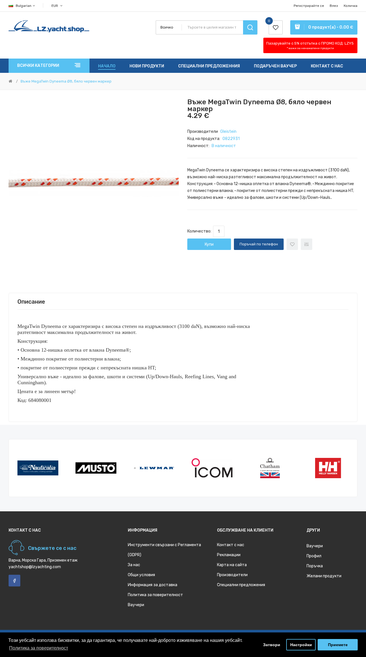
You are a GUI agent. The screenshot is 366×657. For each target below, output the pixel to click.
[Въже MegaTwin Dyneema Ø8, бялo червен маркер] (94, 184)
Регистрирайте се (309, 6)
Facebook (14, 580)
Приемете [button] (338, 644)
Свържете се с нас (52, 548)
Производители (232, 574)
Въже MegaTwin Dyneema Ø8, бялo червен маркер (66, 81)
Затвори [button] (271, 644)
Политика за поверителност (155, 594)
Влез (334, 6)
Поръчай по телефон (259, 244)
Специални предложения (241, 584)
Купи (209, 244)
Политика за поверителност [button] (38, 648)
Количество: (200, 231)
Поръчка (315, 566)
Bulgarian (24, 6)
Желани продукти (324, 576)
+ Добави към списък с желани (292, 244)
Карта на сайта (232, 564)
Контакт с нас (230, 544)
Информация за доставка (152, 584)
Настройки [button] (301, 644)
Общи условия (141, 574)
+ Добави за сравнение (306, 244)
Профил (314, 556)
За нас (134, 564)
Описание (31, 301)
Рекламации (228, 554)
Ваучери (136, 604)
